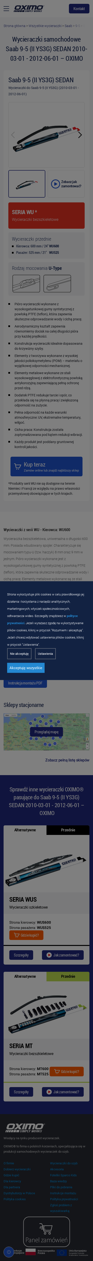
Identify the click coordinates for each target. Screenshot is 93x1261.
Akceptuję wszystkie (26, 668)
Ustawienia (45, 653)
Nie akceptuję (19, 653)
